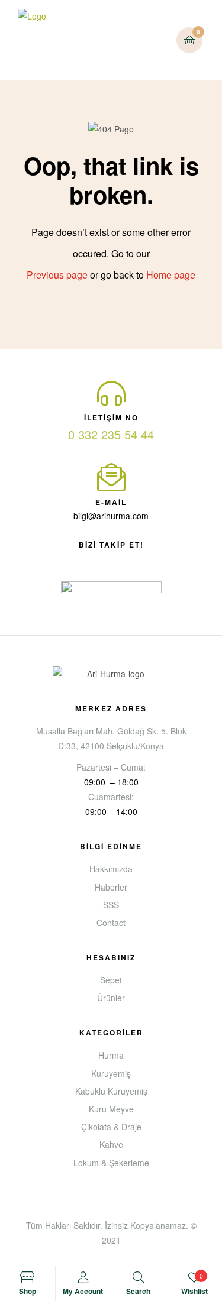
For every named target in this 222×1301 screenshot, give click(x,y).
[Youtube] (100, 559)
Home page (170, 274)
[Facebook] (79, 559)
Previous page (57, 274)
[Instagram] (143, 559)
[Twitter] (122, 559)
